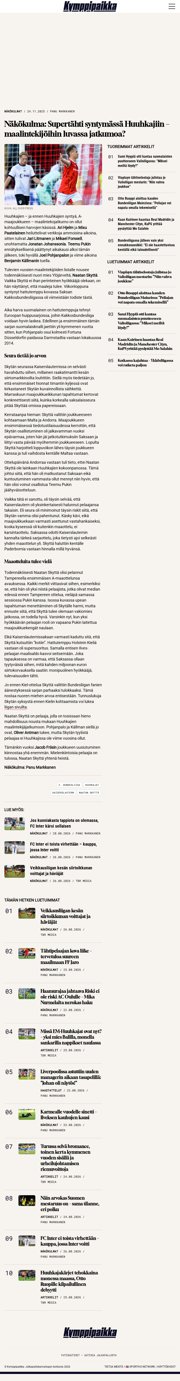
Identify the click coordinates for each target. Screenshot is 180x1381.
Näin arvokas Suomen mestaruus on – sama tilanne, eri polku (70, 1203)
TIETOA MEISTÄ (113, 1366)
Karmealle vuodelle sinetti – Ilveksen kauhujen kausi (69, 1114)
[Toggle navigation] (171, 6)
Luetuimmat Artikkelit (130, 262)
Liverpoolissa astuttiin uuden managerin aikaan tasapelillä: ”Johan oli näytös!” (71, 1077)
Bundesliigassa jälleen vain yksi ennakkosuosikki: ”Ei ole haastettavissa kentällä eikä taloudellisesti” (146, 245)
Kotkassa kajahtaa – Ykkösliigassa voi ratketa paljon (145, 362)
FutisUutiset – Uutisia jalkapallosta (89, 1355)
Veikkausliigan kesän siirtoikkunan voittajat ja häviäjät (61, 870)
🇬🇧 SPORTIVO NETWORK (140, 1366)
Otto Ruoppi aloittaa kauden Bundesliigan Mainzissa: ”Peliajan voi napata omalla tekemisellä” (144, 203)
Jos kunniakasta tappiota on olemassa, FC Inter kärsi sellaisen (64, 823)
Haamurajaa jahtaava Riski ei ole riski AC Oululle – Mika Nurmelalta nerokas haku (70, 996)
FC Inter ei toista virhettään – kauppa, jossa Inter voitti (63, 846)
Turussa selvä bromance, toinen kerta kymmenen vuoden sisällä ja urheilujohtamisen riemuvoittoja (65, 1158)
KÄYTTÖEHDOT (166, 1366)
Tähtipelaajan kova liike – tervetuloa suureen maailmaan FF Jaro (66, 956)
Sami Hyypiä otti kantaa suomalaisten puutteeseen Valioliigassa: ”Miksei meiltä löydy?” (145, 161)
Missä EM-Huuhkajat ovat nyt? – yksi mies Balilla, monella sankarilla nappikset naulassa (71, 1037)
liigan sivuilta (15, 707)
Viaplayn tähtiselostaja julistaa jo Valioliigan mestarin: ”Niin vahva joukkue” (142, 182)
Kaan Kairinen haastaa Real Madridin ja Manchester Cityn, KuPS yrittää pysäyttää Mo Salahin (146, 224)
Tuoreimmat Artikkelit (131, 146)
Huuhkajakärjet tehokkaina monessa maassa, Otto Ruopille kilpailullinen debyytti (69, 1281)
